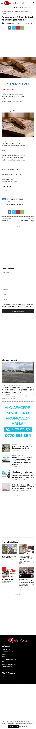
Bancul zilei (5, 220)
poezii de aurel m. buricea (9, 204)
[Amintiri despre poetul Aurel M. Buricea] (9, 549)
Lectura (4, 13)
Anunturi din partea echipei (18, 455)
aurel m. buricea (11, 199)
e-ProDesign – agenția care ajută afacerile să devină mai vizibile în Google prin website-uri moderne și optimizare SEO (23, 474)
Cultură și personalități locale (22, 11)
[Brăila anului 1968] (9, 572)
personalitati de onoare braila (10, 201)
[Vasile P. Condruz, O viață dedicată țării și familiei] (26, 549)
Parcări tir (4, 385)
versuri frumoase (7, 207)
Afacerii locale (15, 470)
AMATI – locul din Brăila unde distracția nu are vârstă (22, 447)
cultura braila (19, 199)
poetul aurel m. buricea (24, 201)
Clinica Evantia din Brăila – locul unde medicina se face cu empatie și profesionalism (23, 486)
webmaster (10, 385)
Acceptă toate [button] (14, 726)
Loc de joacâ (15, 444)
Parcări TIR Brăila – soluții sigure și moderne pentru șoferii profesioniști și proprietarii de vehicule (18, 390)
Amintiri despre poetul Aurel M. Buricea (9, 557)
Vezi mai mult (23, 726)
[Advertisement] (18, 42)
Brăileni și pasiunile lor (7, 11)
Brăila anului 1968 (8, 579)
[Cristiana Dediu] (3, 23)
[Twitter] (14, 28)
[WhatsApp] (22, 28)
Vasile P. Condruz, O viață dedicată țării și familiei (25, 558)
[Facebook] (9, 28)
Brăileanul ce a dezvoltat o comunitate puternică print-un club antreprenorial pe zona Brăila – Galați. (26, 582)
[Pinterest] (18, 28)
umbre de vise (20, 204)
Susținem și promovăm (17, 483)
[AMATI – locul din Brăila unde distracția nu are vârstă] (6, 448)
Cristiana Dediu (10, 23)
